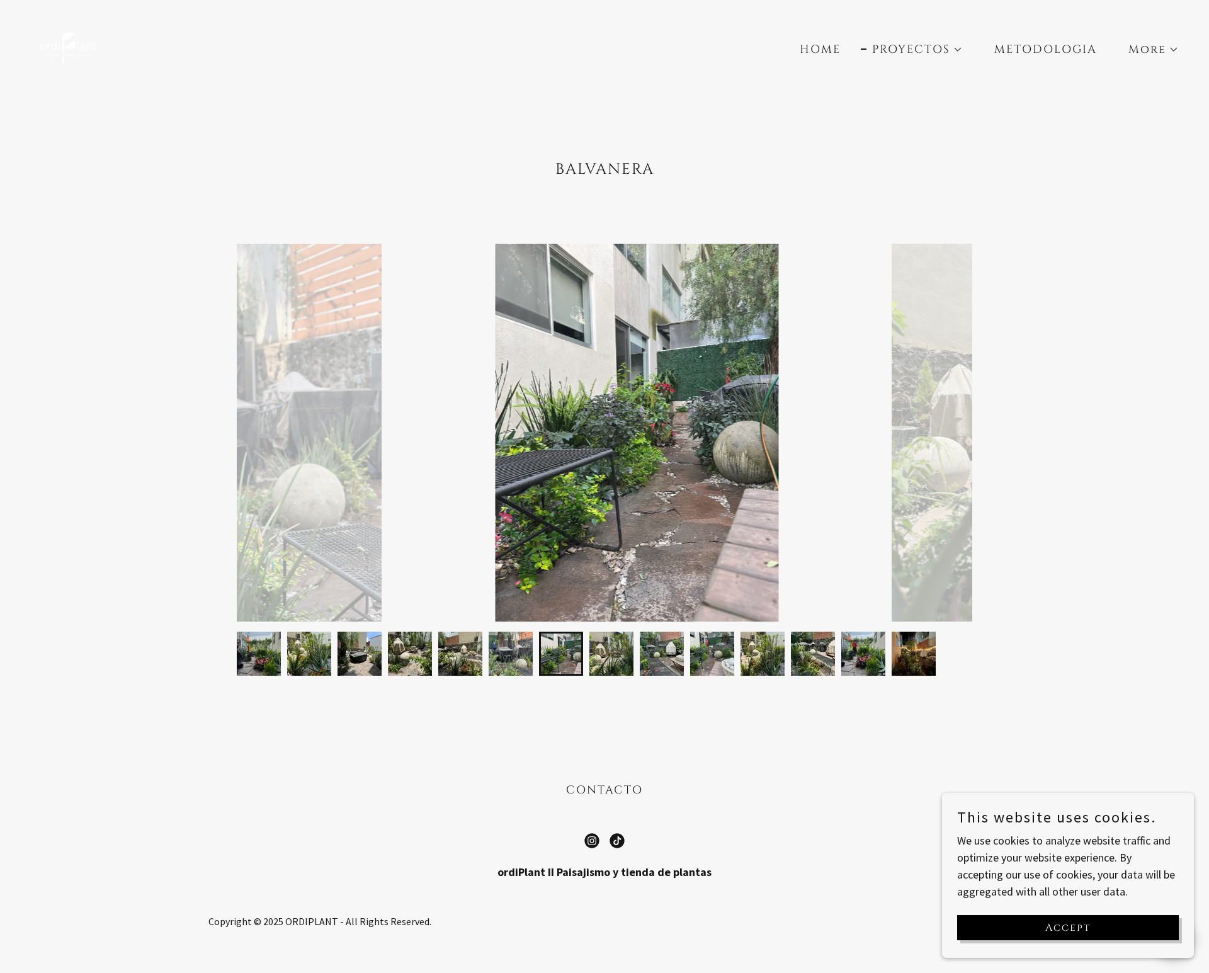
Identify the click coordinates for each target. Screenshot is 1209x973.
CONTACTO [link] (604, 790)
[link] (69, 47)
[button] (912, 49)
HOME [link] (820, 49)
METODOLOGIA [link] (1045, 49)
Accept (1068, 928)
